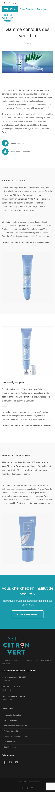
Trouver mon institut (27, 614)
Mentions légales (10, 720)
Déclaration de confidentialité (15, 726)
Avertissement (9, 742)
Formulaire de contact (12, 715)
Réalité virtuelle (9, 747)
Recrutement (42, 9)
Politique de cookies (11, 731)
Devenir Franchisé (26, 9)
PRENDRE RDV (10, 9)
